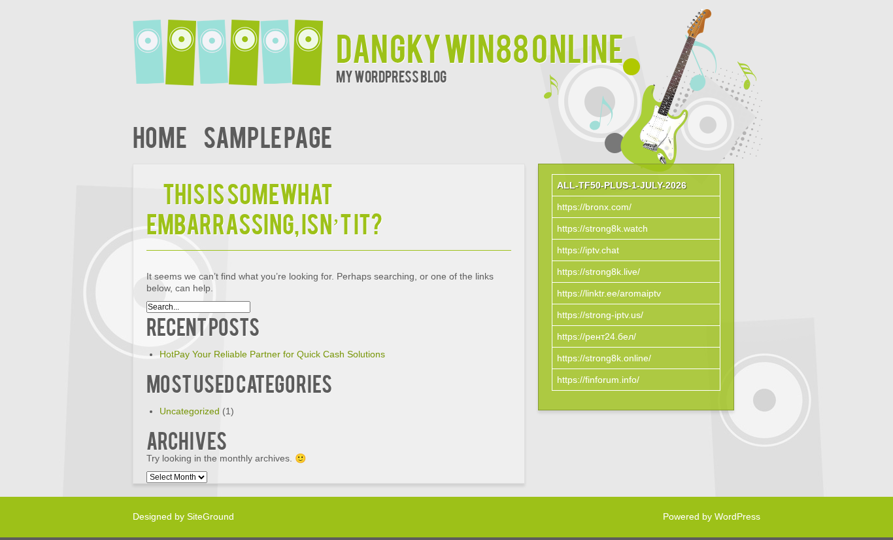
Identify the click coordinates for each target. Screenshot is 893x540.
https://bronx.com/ (594, 207)
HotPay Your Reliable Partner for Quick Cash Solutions (272, 354)
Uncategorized (190, 411)
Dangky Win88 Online (480, 46)
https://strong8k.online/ (604, 358)
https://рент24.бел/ (596, 336)
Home (160, 135)
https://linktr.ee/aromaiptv (609, 293)
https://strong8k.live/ (598, 271)
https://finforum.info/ (598, 379)
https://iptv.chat (588, 250)
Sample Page (267, 135)
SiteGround (210, 516)
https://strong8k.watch (602, 228)
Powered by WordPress (711, 516)
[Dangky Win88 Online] (234, 44)
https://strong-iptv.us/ (600, 315)
